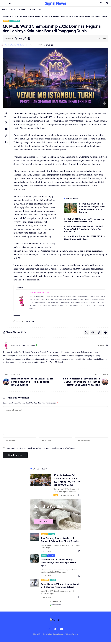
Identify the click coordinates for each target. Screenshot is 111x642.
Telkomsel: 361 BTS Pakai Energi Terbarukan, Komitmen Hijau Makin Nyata (58, 562)
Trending (15, 21)
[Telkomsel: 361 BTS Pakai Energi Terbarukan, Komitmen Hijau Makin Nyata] (34, 558)
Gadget (45, 580)
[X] (55, 629)
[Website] (106, 345)
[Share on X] (16, 38)
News (52, 534)
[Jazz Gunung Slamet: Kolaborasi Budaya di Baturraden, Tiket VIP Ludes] (34, 537)
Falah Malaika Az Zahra (14, 45)
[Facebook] (49, 629)
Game (6, 21)
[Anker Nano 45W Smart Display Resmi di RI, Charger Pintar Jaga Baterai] (34, 583)
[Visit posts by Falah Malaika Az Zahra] (6, 345)
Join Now (43, 521)
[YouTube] (61, 629)
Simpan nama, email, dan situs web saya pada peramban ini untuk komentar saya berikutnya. (40, 448)
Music (44, 534)
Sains (51, 555)
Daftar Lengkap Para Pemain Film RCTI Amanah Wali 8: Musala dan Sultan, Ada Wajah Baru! (83, 229)
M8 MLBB (30, 321)
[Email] (20, 38)
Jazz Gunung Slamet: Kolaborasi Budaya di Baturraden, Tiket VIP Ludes (60, 540)
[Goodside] (55, 3)
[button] (5, 3)
